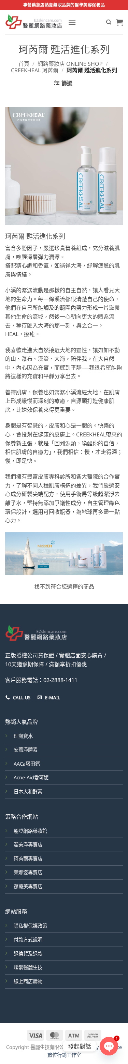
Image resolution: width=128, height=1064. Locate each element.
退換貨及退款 (28, 953)
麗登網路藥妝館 (30, 831)
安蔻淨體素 (26, 749)
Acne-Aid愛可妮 (31, 777)
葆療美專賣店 (28, 886)
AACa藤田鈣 (27, 763)
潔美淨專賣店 (28, 844)
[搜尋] (108, 22)
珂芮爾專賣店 (28, 858)
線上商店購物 (28, 981)
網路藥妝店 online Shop (70, 63)
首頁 (23, 63)
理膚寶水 (23, 736)
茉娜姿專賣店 (28, 872)
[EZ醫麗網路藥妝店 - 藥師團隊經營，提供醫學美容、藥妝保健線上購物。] (34, 22)
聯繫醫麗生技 (28, 967)
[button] (72, 22)
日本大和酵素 (28, 791)
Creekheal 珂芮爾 (34, 70)
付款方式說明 (28, 939)
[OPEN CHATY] (109, 1046)
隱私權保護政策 (30, 926)
